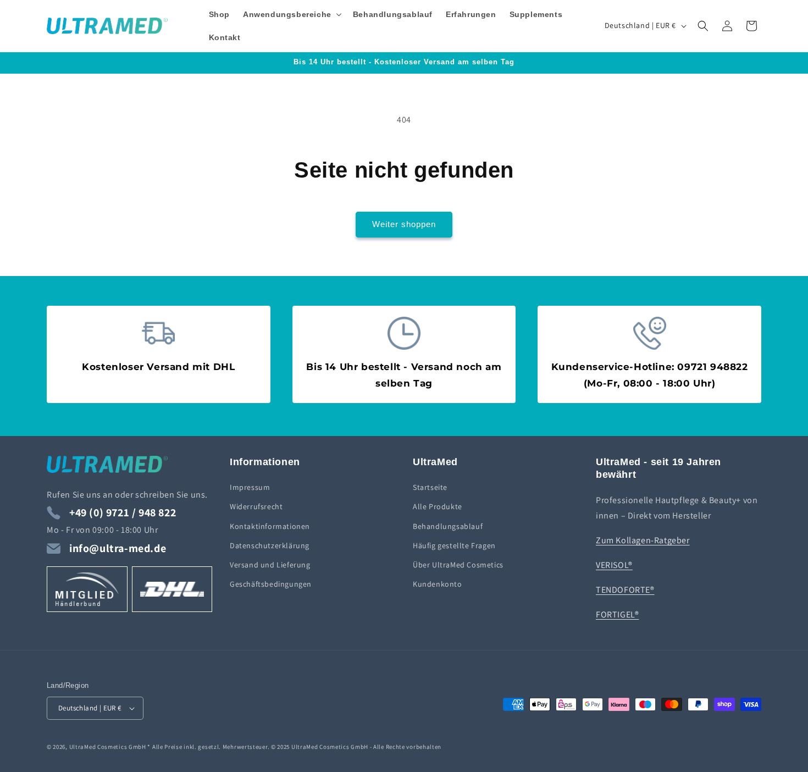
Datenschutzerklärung (269, 545)
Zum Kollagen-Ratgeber (643, 540)
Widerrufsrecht (256, 506)
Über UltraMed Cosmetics (458, 565)
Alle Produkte (437, 506)
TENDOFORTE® (625, 589)
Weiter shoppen (404, 224)
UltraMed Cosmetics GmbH (107, 747)
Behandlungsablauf (448, 526)
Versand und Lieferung (270, 565)
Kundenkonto (437, 584)
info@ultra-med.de (117, 548)
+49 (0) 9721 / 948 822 (122, 512)
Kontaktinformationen (270, 526)
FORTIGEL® (617, 614)
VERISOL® (614, 565)
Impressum (250, 487)
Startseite (430, 487)
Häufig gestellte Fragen (454, 545)
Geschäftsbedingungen (271, 584)
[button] (291, 14)
